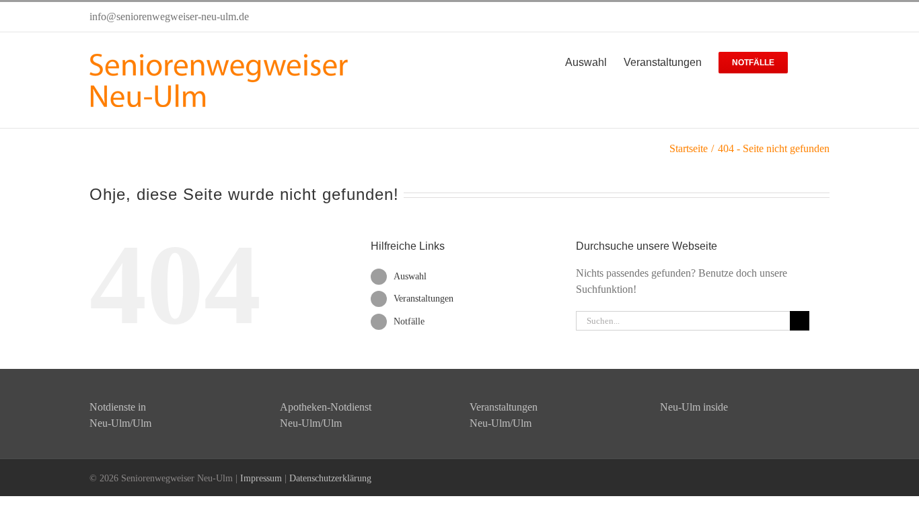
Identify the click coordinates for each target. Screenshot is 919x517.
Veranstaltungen (423, 299)
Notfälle (409, 321)
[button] (809, 61)
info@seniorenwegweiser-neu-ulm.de (169, 16)
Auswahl (410, 276)
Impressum (261, 478)
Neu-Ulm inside (694, 407)
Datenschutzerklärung (330, 478)
